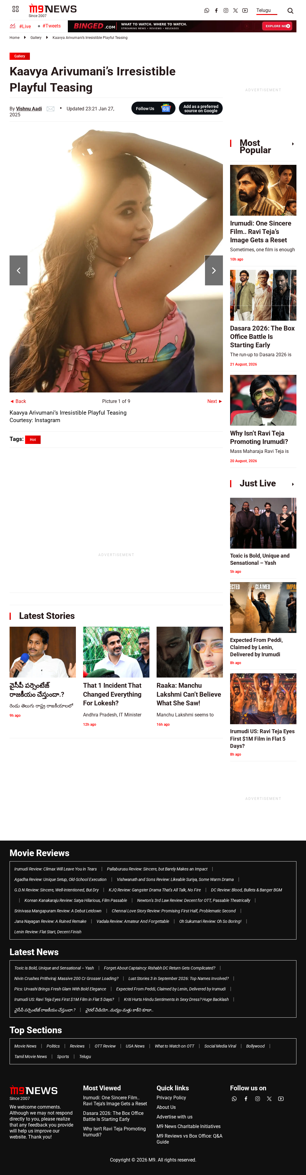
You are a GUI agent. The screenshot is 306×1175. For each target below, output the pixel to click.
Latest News (34, 952)
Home (14, 38)
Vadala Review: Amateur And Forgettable (133, 921)
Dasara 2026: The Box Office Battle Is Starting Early (113, 1116)
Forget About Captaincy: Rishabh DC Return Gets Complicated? (159, 968)
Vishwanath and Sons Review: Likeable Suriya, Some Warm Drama (175, 879)
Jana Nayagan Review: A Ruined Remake (50, 921)
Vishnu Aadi (29, 109)
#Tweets (51, 26)
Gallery (36, 38)
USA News (135, 1046)
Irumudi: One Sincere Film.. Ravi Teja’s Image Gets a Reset (115, 1100)
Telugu (263, 10)
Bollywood (255, 1046)
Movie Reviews (39, 853)
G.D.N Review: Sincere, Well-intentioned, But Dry (56, 890)
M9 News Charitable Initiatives (189, 1126)
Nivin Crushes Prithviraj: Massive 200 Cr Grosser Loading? (66, 978)
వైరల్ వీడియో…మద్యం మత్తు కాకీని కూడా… (119, 1009)
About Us (166, 1107)
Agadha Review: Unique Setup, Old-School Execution (60, 879)
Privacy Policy (171, 1098)
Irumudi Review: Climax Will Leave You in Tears (55, 869)
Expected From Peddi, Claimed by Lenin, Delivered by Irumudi (171, 989)
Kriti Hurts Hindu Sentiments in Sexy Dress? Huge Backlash (176, 999)
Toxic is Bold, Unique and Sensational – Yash (54, 968)
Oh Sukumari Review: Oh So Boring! (210, 921)
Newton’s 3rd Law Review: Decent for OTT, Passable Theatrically (193, 900)
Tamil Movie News (30, 1056)
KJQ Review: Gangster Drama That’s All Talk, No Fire (155, 890)
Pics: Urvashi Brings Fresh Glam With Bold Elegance (60, 989)
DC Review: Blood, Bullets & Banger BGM (246, 890)
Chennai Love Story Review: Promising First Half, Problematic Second (174, 910)
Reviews (77, 1046)
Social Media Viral (220, 1046)
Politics (53, 1046)
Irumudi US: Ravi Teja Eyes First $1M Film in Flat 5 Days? (64, 999)
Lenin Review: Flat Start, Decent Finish (47, 931)
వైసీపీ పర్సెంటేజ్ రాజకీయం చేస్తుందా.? (44, 1009)
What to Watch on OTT (174, 1046)
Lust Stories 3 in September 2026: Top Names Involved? (178, 978)
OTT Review (105, 1046)
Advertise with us (174, 1117)
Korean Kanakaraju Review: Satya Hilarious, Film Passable (76, 900)
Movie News (25, 1046)
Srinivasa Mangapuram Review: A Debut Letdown (58, 910)
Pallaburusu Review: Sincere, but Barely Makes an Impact (157, 869)
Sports (63, 1056)
